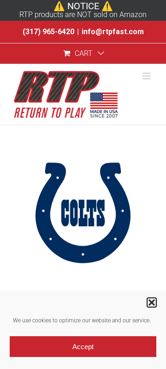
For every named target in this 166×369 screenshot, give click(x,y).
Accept (83, 347)
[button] (151, 302)
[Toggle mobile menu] (147, 76)
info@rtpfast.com (113, 31)
